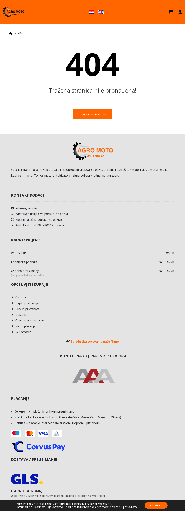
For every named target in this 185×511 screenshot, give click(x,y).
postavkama (130, 507)
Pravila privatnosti (27, 309)
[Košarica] (170, 12)
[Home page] (10, 33)
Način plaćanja (25, 326)
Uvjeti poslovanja (27, 303)
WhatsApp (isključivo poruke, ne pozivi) (42, 214)
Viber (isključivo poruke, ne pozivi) (38, 220)
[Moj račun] (180, 12)
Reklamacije (23, 332)
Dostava (21, 315)
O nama (20, 297)
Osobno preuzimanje (29, 320)
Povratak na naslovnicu (92, 114)
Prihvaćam (156, 505)
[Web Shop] (13, 12)
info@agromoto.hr (28, 208)
